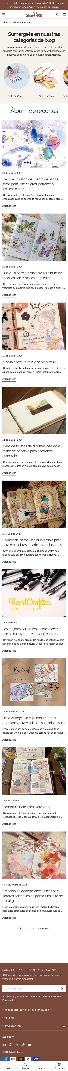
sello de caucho (16, 96)
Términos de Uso (37, 996)
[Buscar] (58, 14)
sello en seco (46, 96)
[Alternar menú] (3, 14)
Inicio (5, 22)
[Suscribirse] (62, 988)
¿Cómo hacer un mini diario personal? (30, 362)
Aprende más (9, 205)
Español (6, 1036)
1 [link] (20, 928)
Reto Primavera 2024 (26, 807)
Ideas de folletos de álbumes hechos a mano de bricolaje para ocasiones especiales (31, 451)
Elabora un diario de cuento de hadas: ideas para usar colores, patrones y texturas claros (30, 184)
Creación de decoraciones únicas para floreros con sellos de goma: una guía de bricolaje (32, 896)
